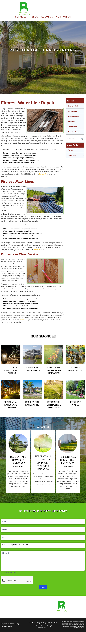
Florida (70, 150)
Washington (72, 155)
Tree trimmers (72, 126)
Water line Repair (74, 132)
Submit (43, 587)
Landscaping (72, 111)
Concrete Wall (73, 106)
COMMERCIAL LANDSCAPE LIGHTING (10, 370)
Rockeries (71, 121)
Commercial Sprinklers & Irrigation (54, 370)
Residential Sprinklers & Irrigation (54, 405)
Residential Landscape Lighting (11, 405)
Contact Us (42, 174)
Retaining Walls (73, 116)
